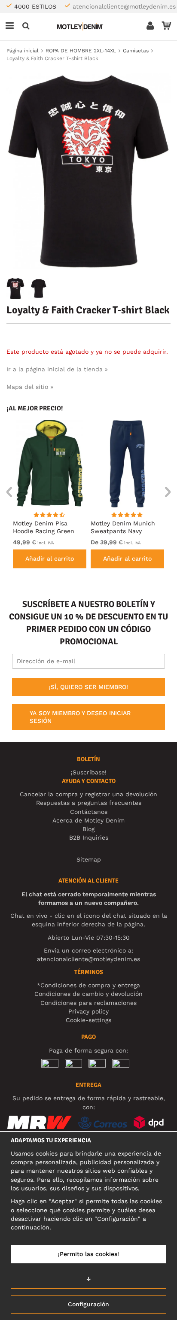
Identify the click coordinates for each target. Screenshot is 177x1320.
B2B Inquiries (88, 837)
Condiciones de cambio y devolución (88, 993)
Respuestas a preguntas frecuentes (88, 802)
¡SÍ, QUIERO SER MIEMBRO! (88, 686)
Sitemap (88, 859)
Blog (88, 828)
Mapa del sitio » (29, 386)
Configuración (88, 1304)
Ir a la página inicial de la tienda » (57, 369)
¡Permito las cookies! (88, 1253)
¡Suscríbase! (89, 772)
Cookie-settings (88, 1020)
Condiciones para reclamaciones (88, 1002)
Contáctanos (88, 811)
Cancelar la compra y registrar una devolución (88, 794)
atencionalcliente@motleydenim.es (124, 6)
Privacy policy (88, 1011)
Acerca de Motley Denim (88, 820)
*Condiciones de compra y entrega (88, 985)
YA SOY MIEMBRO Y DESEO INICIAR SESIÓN (80, 717)
